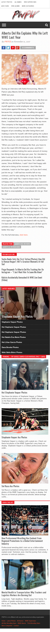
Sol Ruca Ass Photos (10, 486)
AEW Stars (5, 6)
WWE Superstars (30, 2)
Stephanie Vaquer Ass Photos (14, 437)
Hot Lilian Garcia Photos (12, 342)
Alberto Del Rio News (22, 244)
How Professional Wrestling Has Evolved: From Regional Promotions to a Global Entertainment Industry (22, 541)
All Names (18, 2)
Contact (16, 625)
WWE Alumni (15, 6)
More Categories (28, 6)
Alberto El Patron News (11, 247)
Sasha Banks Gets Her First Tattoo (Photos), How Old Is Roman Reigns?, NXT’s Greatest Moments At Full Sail (23, 261)
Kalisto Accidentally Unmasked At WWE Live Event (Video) (22, 279)
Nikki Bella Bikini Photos (12, 352)
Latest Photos (6, 2)
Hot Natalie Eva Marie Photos (14, 337)
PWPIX (7, 41)
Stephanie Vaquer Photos (12, 322)
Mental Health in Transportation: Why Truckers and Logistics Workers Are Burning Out (24, 594)
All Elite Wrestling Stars (9, 623)
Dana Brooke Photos (10, 347)
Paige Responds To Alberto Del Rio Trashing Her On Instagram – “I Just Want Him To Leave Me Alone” (23, 271)
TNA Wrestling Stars (33, 623)
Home (3, 621)
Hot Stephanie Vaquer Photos (14, 327)
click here (24, 235)
